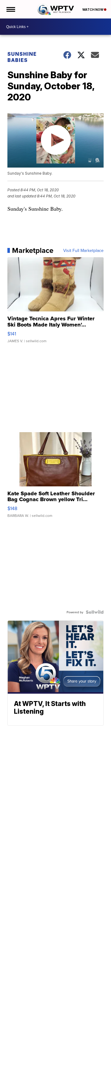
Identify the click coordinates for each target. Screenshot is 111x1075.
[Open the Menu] (10, 9)
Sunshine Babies (22, 57)
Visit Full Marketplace (83, 250)
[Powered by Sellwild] (95, 612)
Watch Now (93, 9)
